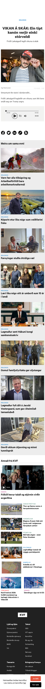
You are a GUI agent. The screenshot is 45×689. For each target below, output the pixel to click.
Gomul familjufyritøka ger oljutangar (21, 370)
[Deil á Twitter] (9, 133)
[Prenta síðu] (26, 133)
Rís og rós (29, 640)
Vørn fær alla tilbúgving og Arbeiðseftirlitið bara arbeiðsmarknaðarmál (15, 181)
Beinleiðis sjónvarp (14, 636)
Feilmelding (29, 644)
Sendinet (28, 656)
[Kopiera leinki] (20, 133)
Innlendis (22, 20)
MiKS (9, 644)
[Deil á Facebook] (3, 133)
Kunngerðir (11, 667)
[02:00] (22, 478)
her (24, 683)
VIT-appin (29, 633)
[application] (22, 115)
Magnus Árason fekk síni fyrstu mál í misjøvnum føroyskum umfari (33, 523)
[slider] (31, 116)
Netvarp (28, 652)
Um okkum (29, 667)
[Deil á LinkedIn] (14, 133)
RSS (26, 648)
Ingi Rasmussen (6, 88)
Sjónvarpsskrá (12, 633)
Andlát (9, 671)
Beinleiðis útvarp (13, 640)
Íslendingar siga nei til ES (34, 593)
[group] (25, 116)
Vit (8, 648)
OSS (26, 629)
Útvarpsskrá (11, 629)
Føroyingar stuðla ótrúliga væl (17, 258)
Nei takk (35, 684)
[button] (15, 116)
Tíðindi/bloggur (31, 671)
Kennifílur (28, 636)
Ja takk (36, 678)
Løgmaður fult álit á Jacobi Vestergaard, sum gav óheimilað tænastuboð (18, 409)
